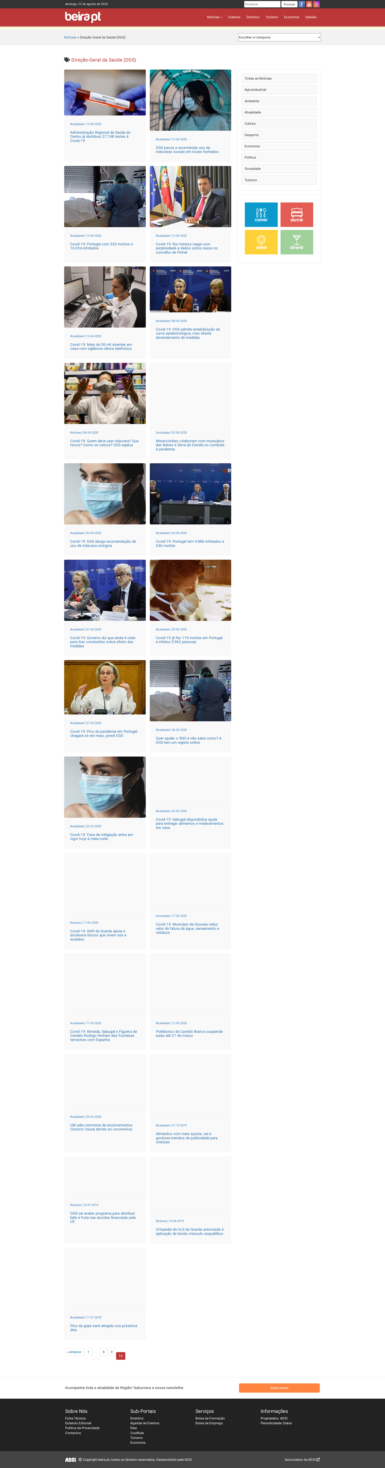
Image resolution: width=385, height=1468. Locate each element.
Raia (133, 1428)
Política (250, 157)
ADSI (188, 1460)
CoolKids (137, 1433)
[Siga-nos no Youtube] (309, 4)
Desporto (252, 135)
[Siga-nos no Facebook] (302, 4)
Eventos (234, 17)
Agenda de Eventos (144, 1423)
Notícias (213, 17)
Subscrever (279, 1388)
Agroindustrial (255, 90)
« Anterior (74, 1352)
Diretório (253, 17)
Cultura (250, 123)
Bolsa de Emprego (209, 1423)
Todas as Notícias (258, 78)
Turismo (272, 17)
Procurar (289, 4)
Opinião (311, 17)
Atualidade (253, 112)
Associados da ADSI (300, 1460)
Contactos (73, 1433)
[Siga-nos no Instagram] (316, 4)
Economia (291, 17)
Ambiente (252, 101)
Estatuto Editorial (78, 1423)
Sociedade (253, 169)
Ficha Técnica (75, 1418)
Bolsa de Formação (210, 1418)
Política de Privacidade (82, 1428)
